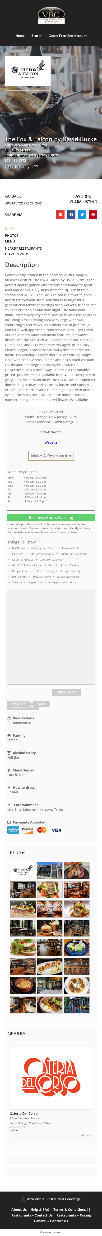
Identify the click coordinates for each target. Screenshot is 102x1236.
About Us (19, 1209)
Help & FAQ (40, 1209)
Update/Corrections (23, 203)
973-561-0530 (19, 1127)
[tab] (18, 704)
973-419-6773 (15, 160)
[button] (60, 214)
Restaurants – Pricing (73, 1215)
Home (19, 36)
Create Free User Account (68, 36)
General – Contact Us (51, 1221)
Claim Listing (83, 201)
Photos (19, 703)
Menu (10, 241)
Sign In (37, 36)
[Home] (51, 15)
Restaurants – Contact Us (32, 1215)
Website (51, 442)
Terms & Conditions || (72, 1209)
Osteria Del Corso (23, 1113)
